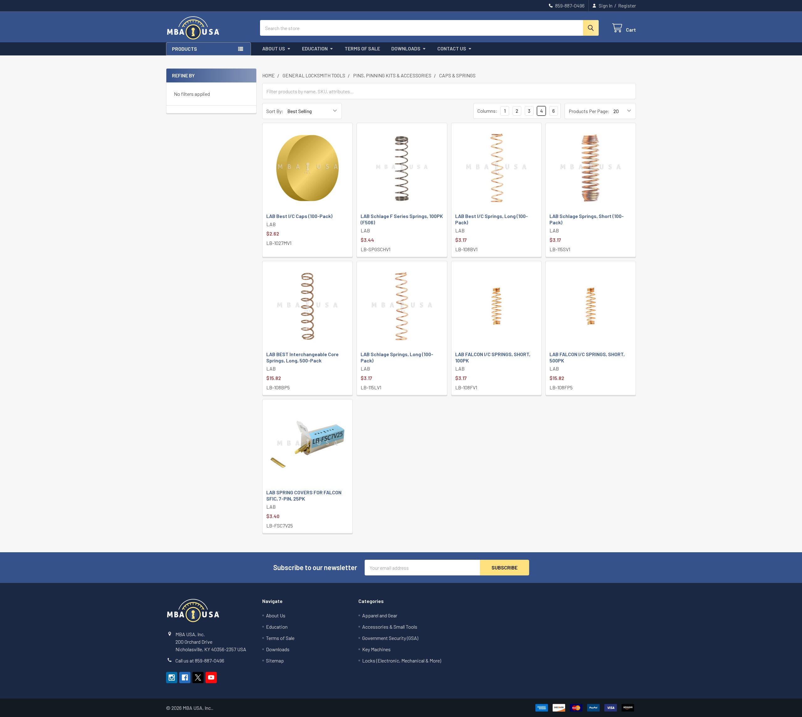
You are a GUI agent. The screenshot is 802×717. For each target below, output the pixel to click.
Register (627, 5)
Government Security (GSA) (390, 638)
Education (315, 48)
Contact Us (451, 48)
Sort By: (275, 111)
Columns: (487, 111)
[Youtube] (211, 677)
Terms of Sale (362, 48)
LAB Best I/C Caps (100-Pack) (299, 216)
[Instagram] (171, 677)
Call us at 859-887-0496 (199, 660)
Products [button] (184, 49)
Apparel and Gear (379, 615)
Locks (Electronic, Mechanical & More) (401, 660)
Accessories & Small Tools (389, 627)
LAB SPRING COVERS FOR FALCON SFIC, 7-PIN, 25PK (303, 495)
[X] (198, 677)
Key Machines (376, 649)
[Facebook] (184, 677)
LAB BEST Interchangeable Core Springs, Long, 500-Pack (302, 357)
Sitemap (275, 660)
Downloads (405, 48)
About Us (273, 48)
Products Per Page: (589, 111)
